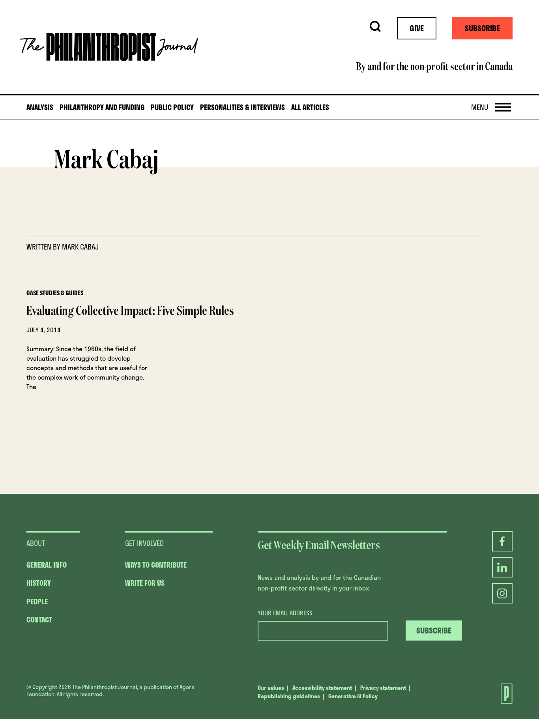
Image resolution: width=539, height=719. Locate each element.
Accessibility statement (322, 688)
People (37, 601)
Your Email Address (285, 613)
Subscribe (482, 28)
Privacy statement (383, 688)
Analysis (39, 107)
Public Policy (172, 107)
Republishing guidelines (289, 696)
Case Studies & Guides (54, 293)
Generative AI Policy (353, 696)
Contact (39, 619)
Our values (271, 688)
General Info (46, 564)
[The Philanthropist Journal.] (502, 695)
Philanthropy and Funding (102, 107)
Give (417, 28)
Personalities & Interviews (242, 107)
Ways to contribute (156, 564)
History (38, 583)
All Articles (310, 107)
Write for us (145, 583)
